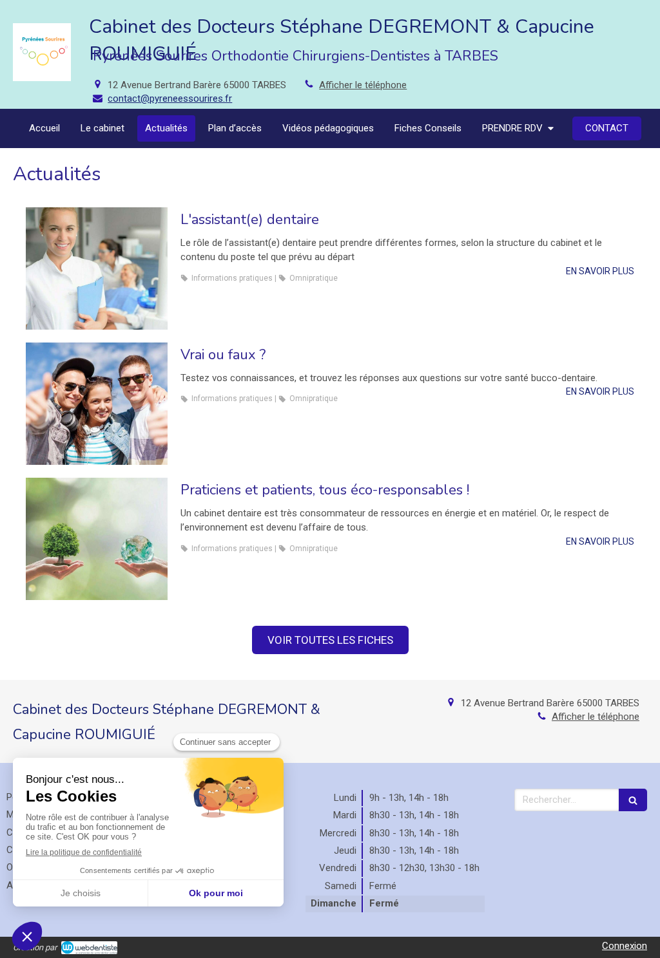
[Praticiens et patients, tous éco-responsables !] (97, 539)
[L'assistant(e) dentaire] (97, 268)
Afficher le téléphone (363, 85)
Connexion (624, 946)
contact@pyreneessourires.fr (170, 98)
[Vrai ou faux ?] (97, 404)
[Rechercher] (633, 800)
